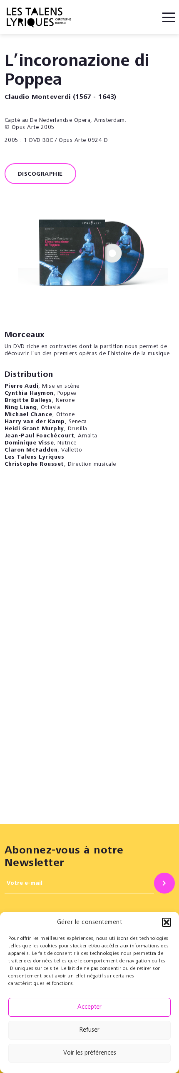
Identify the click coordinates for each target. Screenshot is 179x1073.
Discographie (40, 174)
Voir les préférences (89, 1053)
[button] (166, 922)
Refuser (89, 1030)
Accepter (89, 1007)
